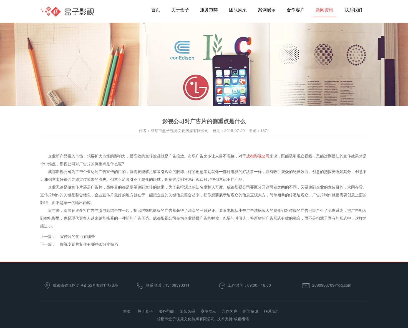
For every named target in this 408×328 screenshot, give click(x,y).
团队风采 (238, 9)
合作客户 (295, 9)
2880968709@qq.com (331, 285)
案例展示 (267, 9)
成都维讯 (241, 318)
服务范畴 (209, 9)
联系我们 (353, 9)
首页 (155, 9)
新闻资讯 (324, 9)
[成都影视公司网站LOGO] (67, 14)
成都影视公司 (258, 156)
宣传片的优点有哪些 (77, 236)
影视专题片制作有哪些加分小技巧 (89, 244)
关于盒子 (180, 9)
